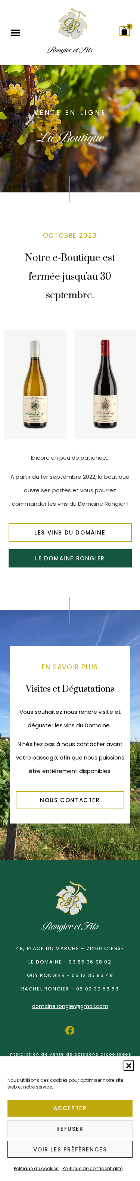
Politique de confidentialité (92, 1168)
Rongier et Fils (70, 926)
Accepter (70, 1108)
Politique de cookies (36, 1168)
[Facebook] (70, 1030)
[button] (129, 1065)
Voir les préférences (70, 1149)
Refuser (69, 1129)
